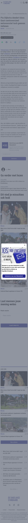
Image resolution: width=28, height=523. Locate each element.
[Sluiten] (25, 245)
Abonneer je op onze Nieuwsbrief (14, 276)
